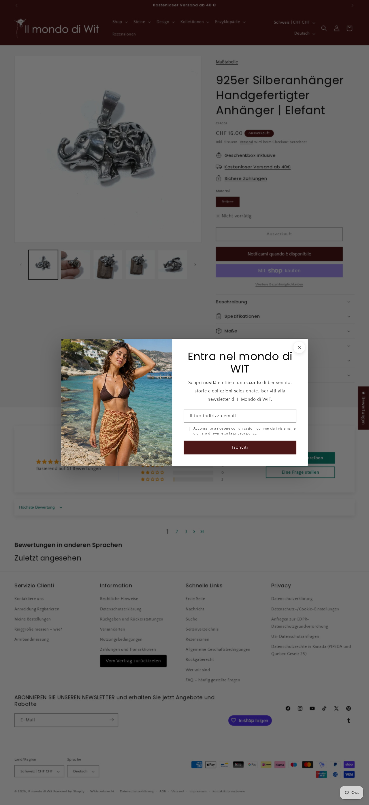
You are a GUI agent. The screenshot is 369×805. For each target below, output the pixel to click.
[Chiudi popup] (299, 347)
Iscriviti (240, 447)
